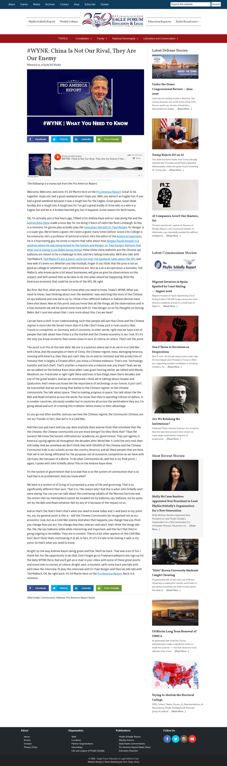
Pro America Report (108, 191)
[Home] (113, 21)
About (11, 4)
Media (36, 4)
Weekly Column (126, 740)
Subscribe (90, 4)
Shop (76, 4)
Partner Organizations (82, 743)
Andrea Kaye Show (38, 222)
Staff (73, 736)
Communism (48, 597)
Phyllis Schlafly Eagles (35, 180)
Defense (60, 597)
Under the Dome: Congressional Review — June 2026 (172, 89)
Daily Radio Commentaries (132, 743)
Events (24, 4)
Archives (50, 4)
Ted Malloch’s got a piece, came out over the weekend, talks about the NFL (89, 259)
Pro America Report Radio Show (134, 747)
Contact (64, 4)
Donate (105, 4)
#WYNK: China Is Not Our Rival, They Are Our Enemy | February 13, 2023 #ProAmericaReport (77, 180)
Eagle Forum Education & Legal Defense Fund (118, 759)
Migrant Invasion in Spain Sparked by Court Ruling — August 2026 (170, 286)
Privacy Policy (30, 747)
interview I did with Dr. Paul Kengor (105, 227)
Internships (76, 747)
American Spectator (129, 236)
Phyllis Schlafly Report (130, 736)
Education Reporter (128, 750)
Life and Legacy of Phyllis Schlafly (88, 750)
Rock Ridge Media (131, 762)
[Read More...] (185, 109)
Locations (76, 740)
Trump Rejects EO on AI (168, 155)
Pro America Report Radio (80, 597)
